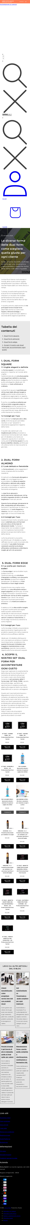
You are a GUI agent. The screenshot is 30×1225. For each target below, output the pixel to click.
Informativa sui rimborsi (9, 1211)
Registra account (5, 1135)
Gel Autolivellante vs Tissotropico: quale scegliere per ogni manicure (22, 996)
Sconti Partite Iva (5, 1139)
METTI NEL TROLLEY (7, 747)
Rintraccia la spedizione (7, 1132)
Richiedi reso (4, 1142)
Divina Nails (8, 1208)
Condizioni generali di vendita (8, 1158)
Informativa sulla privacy (9, 1213)
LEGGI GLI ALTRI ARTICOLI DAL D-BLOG (15, 967)
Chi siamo (3, 1151)
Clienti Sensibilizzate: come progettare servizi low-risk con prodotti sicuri (7, 996)
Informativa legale (8, 1218)
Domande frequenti (5, 1154)
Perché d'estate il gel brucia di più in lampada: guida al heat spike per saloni (7, 1052)
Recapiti (5, 1220)
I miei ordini (3, 1128)
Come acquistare (5, 1121)
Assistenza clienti (5, 1118)
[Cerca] (15, 87)
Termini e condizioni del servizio (11, 1216)
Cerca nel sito (4, 1125)
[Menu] (3, 56)
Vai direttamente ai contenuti (8, 4)
